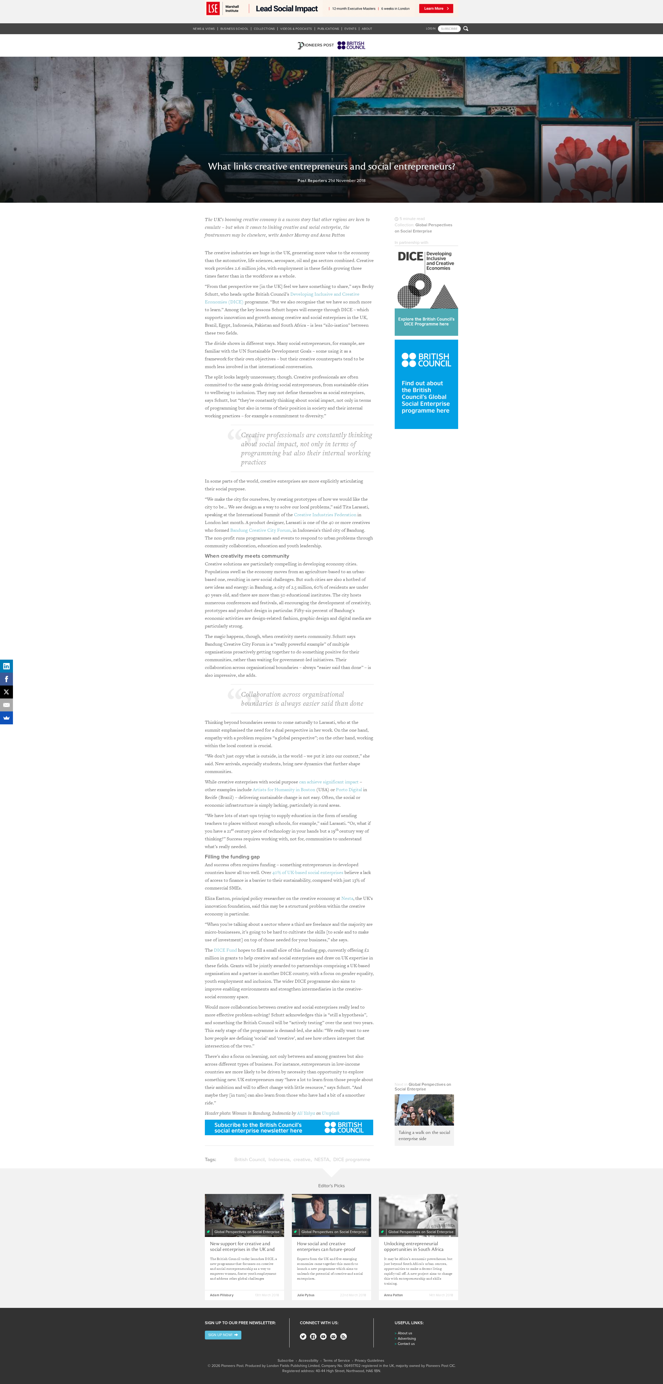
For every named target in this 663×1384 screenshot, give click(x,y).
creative (302, 1159)
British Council (249, 1159)
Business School (234, 28)
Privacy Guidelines (369, 1361)
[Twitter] (303, 1336)
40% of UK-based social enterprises (307, 872)
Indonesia (279, 1159)
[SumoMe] (6, 717)
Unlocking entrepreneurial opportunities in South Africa (414, 1246)
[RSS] (343, 1336)
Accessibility (308, 1361)
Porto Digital (349, 789)
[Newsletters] (333, 1336)
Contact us (406, 1344)
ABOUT (367, 28)
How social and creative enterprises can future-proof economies (326, 1249)
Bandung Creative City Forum (260, 530)
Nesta (347, 898)
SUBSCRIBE (449, 29)
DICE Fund (225, 950)
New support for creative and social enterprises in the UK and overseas (242, 1249)
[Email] (6, 704)
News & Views (204, 28)
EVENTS (350, 28)
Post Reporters (312, 180)
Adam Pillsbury (222, 1295)
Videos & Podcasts (296, 28)
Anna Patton (393, 1295)
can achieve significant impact (329, 781)
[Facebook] (313, 1336)
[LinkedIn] (6, 666)
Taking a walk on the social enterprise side (424, 1136)
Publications (328, 28)
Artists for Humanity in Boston (284, 789)
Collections (264, 28)
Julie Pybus (305, 1295)
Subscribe (286, 1361)
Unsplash (331, 1113)
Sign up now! (221, 1335)
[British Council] (426, 384)
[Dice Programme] (426, 291)
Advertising (407, 1338)
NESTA (321, 1159)
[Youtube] (323, 1336)
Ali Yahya (306, 1113)
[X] (6, 692)
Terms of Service (336, 1361)
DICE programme (351, 1159)
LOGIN (431, 28)
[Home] (331, 45)
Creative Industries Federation (325, 514)
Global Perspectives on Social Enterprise (423, 1087)
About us (405, 1333)
